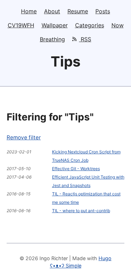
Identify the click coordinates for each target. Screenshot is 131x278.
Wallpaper (55, 25)
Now (117, 25)
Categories (89, 25)
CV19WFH (21, 25)
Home (29, 11)
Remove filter (24, 137)
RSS (85, 39)
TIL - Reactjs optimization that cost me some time (86, 198)
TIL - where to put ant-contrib (81, 210)
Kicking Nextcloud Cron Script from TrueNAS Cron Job (86, 156)
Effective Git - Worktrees (76, 168)
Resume (77, 11)
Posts (102, 11)
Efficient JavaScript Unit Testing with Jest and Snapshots (88, 181)
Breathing (52, 39)
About (52, 11)
